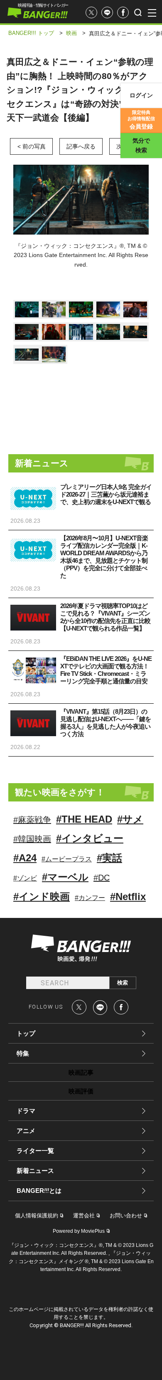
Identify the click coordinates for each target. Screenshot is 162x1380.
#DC (101, 877)
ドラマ (26, 1110)
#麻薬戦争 (32, 819)
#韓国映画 (32, 838)
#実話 (109, 857)
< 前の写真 (31, 146)
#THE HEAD (84, 819)
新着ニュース (35, 1170)
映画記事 (81, 1072)
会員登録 (141, 120)
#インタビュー (89, 838)
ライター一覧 (35, 1150)
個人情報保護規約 (36, 1215)
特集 (23, 1053)
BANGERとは (39, 1191)
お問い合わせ (126, 1215)
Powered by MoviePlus (79, 1231)
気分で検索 (141, 145)
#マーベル (65, 877)
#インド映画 (41, 896)
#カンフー (90, 897)
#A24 (25, 857)
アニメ (26, 1130)
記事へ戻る (81, 146)
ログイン (141, 95)
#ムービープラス (67, 859)
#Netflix (128, 896)
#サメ (130, 819)
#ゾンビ (25, 878)
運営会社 (84, 1215)
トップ (26, 1033)
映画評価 (81, 1091)
